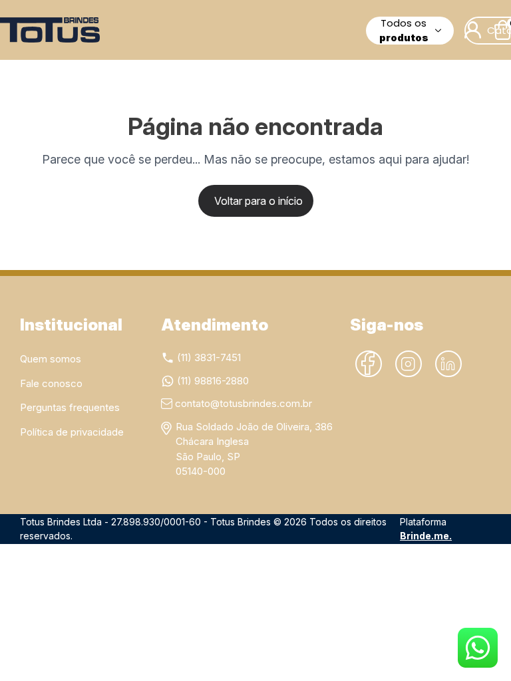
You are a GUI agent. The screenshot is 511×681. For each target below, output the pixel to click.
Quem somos (50, 358)
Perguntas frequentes (70, 407)
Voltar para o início (258, 200)
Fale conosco (51, 383)
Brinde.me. (426, 535)
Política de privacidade (72, 432)
